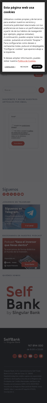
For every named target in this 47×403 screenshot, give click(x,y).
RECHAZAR (24, 67)
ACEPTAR (37, 67)
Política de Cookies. (27, 61)
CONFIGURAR (10, 67)
